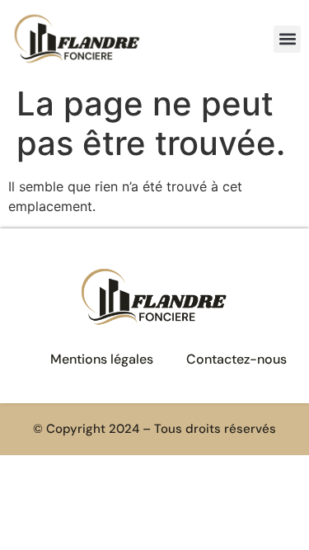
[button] (287, 39)
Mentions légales (101, 359)
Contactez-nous (236, 359)
